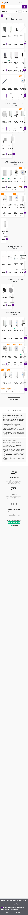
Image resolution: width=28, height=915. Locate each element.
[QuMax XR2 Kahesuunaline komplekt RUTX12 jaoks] (4, 200)
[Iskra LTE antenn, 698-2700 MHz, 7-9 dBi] (22, 259)
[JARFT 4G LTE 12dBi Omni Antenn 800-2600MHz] (16, 55)
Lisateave (21, 904)
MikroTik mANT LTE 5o (4, 37)
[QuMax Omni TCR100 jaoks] (22, 81)
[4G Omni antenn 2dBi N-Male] (22, 55)
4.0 (9, 60)
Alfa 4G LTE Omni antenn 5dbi (4, 64)
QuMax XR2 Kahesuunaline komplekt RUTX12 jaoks (4, 209)
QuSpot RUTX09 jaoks (22, 122)
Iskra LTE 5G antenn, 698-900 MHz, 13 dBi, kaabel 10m (16, 268)
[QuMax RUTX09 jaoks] (22, 174)
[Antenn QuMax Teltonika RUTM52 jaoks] (22, 378)
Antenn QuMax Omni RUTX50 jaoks (10, 64)
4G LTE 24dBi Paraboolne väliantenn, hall (10, 301)
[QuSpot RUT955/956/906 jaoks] (16, 114)
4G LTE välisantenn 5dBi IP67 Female (10, 90)
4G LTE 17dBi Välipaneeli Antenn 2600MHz (22, 209)
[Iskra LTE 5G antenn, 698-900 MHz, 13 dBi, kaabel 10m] (16, 259)
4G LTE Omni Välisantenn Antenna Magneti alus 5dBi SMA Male (16, 38)
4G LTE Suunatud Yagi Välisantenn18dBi (4, 268)
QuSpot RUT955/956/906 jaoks (16, 123)
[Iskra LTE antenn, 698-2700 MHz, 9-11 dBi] (10, 259)
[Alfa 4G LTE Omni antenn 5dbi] (4, 55)
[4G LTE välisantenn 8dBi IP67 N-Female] (4, 81)
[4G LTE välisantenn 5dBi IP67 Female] (10, 81)
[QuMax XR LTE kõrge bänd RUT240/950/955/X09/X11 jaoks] (16, 174)
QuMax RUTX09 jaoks (22, 182)
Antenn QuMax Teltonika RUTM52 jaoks (22, 387)
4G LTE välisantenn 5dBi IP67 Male (16, 90)
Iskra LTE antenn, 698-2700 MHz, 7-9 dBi (22, 268)
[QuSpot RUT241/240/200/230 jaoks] (10, 114)
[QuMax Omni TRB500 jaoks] (22, 352)
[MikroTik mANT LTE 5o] (4, 29)
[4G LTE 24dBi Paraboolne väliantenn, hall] (10, 293)
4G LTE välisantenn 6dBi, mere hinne (10, 38)
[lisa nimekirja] (6, 47)
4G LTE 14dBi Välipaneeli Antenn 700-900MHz (4, 235)
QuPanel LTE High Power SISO (16, 209)
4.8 (9, 265)
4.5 (3, 34)
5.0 (9, 179)
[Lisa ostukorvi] (24, 45)
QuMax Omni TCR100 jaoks (22, 89)
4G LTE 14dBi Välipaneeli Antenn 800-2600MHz (4, 183)
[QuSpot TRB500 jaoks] (4, 378)
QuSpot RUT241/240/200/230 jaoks (10, 123)
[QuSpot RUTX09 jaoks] (22, 114)
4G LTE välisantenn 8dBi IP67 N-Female (4, 90)
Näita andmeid (14, 909)
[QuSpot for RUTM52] (10, 326)
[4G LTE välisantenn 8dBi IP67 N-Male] (22, 29)
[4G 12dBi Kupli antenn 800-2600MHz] (4, 114)
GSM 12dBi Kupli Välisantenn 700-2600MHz (4, 149)
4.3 (3, 179)
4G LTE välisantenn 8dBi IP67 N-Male (22, 38)
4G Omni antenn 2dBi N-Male (22, 64)
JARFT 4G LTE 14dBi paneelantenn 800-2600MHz (10, 209)
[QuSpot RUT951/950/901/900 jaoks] (10, 141)
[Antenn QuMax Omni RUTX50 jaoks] (10, 55)
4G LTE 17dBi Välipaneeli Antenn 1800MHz (10, 183)
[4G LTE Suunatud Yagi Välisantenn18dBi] (4, 259)
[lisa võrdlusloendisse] (2, 47)
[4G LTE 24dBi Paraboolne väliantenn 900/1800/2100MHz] (4, 293)
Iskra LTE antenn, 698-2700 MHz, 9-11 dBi (10, 268)
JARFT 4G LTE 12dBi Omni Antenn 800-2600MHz (16, 64)
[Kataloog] (3, 6)
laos (8, 15)
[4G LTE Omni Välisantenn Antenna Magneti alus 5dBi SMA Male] (16, 29)
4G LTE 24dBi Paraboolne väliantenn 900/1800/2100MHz (4, 301)
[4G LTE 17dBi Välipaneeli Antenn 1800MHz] (10, 174)
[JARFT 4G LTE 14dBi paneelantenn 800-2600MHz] (10, 200)
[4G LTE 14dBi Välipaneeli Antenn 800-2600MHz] (4, 174)
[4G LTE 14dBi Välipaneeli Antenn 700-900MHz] (4, 226)
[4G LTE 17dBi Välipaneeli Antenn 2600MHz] (22, 200)
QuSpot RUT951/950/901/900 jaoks (10, 149)
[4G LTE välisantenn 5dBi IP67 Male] (16, 81)
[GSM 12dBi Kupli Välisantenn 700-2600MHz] (4, 141)
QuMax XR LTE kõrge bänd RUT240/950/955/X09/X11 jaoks (16, 183)
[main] (5, 2)
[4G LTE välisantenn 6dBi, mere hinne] (10, 29)
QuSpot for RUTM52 (9, 334)
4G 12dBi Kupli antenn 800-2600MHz (4, 123)
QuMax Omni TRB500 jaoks (22, 360)
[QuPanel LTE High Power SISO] (16, 200)
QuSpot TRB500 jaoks (4, 386)
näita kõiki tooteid (14, 403)
